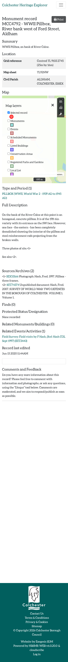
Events (14, 129)
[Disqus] (34, 447)
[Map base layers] (60, 108)
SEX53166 (12, 276)
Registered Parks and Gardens (26, 162)
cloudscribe (37, 649)
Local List (15, 170)
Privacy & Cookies (37, 621)
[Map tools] (60, 114)
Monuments (17, 120)
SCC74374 (13, 284)
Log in (37, 654)
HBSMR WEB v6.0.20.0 (43, 645)
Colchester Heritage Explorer (25, 5)
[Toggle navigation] (61, 4)
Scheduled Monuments (23, 137)
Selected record (18, 112)
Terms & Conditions (37, 617)
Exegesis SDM (44, 641)
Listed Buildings (19, 145)
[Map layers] (60, 101)
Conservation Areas (21, 153)
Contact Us (37, 613)
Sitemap (37, 626)
